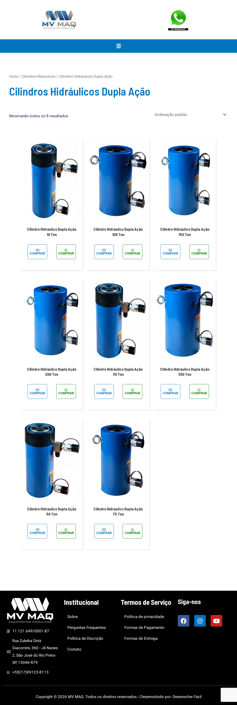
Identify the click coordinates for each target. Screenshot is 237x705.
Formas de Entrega (141, 638)
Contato (74, 649)
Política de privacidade (144, 616)
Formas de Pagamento (144, 627)
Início (13, 76)
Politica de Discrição (85, 638)
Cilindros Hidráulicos (38, 76)
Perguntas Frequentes (86, 627)
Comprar (37, 253)
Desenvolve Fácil (187, 696)
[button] (118, 46)
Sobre (72, 616)
